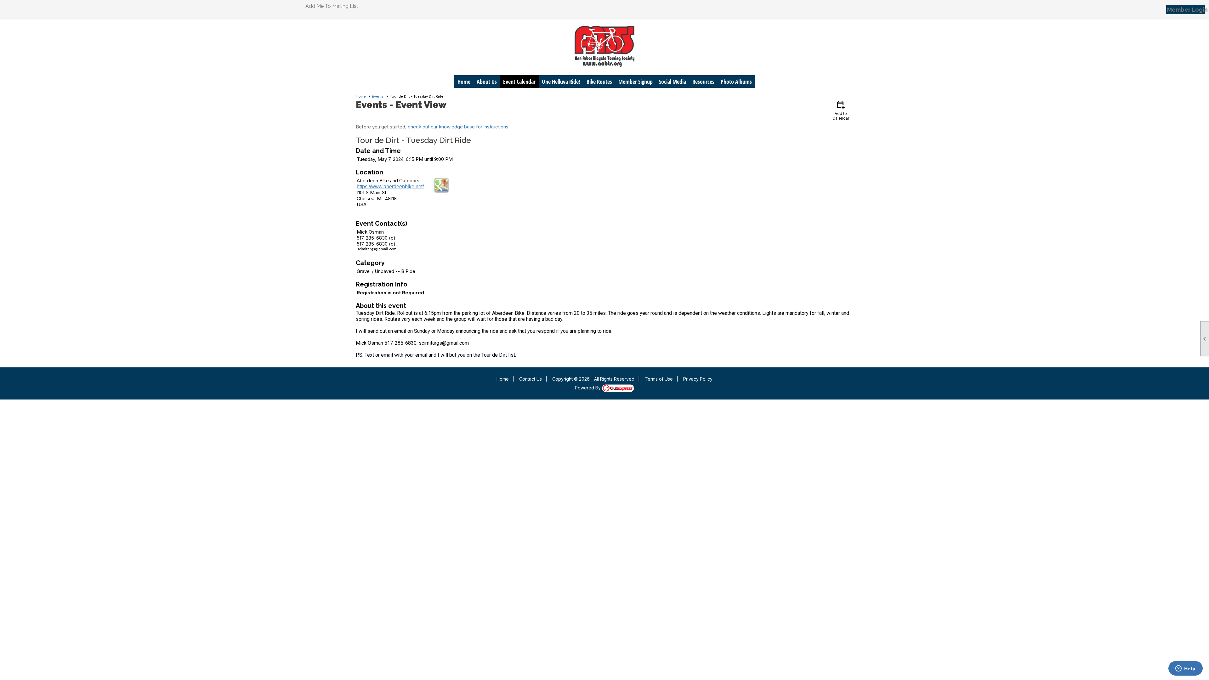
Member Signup (635, 81)
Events (378, 96)
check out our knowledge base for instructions (458, 127)
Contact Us (530, 379)
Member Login (1186, 9)
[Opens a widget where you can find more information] (1185, 669)
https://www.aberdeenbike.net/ (390, 186)
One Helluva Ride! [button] (561, 81)
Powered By (588, 387)
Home (463, 81)
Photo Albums (736, 81)
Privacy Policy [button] (697, 379)
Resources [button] (703, 81)
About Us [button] (487, 81)
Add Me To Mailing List (331, 6)
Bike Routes (599, 81)
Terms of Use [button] (659, 379)
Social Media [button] (672, 81)
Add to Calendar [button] (840, 110)
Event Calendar (519, 81)
